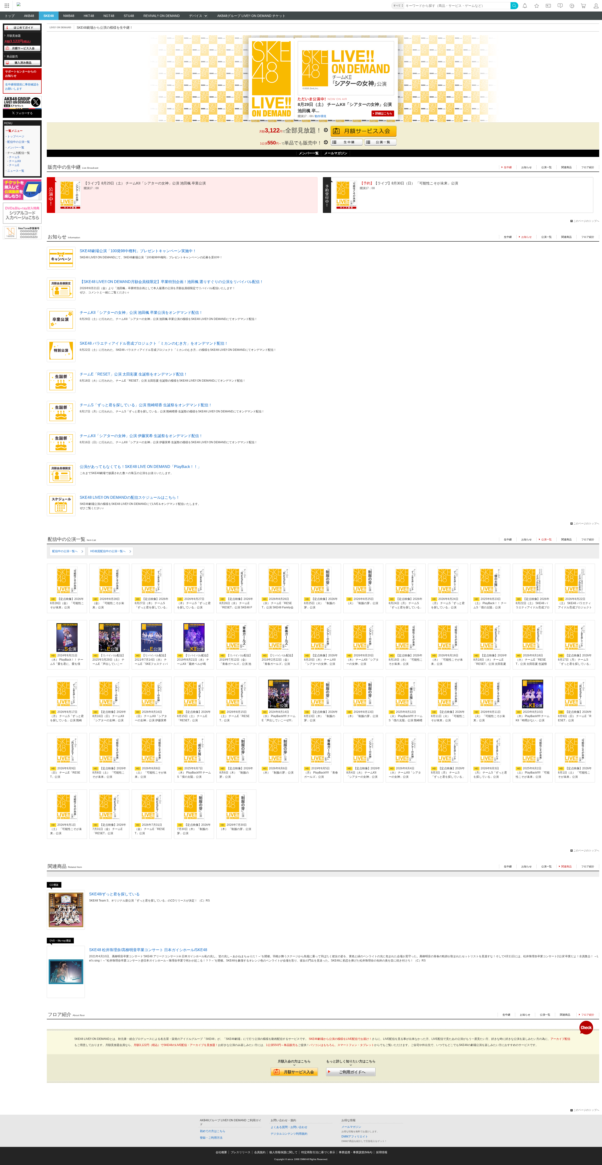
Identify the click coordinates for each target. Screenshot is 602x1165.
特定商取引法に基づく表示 (318, 1152)
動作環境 (320, 116)
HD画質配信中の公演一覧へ (108, 551)
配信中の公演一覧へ (65, 551)
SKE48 (49, 16)
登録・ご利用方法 (211, 1137)
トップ (10, 16)
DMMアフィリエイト (354, 1136)
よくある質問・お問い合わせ (289, 1127)
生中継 (508, 236)
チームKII (15, 161)
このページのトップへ (586, 220)
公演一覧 (546, 167)
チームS (14, 157)
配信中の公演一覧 (18, 142)
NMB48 (68, 16)
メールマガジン (335, 153)
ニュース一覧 (15, 170)
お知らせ (526, 167)
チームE (14, 165)
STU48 (129, 16)
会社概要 (221, 1152)
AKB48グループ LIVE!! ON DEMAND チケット (251, 16)
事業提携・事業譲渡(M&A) (355, 1152)
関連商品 (566, 167)
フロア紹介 (587, 167)
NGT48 (108, 16)
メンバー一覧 (15, 147)
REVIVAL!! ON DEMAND (161, 16)
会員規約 (259, 1152)
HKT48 (89, 16)
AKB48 (29, 16)
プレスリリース (240, 1152)
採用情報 (381, 1152)
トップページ (15, 136)
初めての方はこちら (212, 1131)
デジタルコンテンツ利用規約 (289, 1133)
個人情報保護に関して (283, 1152)
